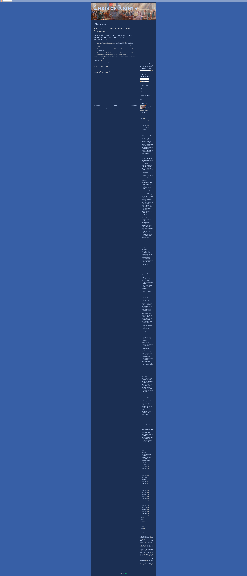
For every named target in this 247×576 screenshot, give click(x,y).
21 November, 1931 (145, 450)
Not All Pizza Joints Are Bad (147, 293)
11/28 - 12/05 (144, 127)
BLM (152, 536)
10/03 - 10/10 (144, 473)
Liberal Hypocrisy (149, 557)
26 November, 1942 (145, 180)
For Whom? (144, 335)
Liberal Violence (145, 558)
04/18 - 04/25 (144, 488)
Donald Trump (146, 545)
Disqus (141, 88)
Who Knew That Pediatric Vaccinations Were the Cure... (146, 310)
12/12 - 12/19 (144, 123)
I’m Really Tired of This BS (146, 313)
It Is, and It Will (144, 214)
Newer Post (97, 105)
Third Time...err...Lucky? (146, 351)
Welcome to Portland (146, 157)
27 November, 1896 (145, 131)
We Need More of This (146, 427)
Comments (143, 81)
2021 (142, 118)
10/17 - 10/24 (144, 470)
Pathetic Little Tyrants (146, 342)
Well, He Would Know (146, 361)
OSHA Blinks (144, 247)
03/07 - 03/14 (144, 498)
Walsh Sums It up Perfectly (146, 155)
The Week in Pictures (146, 563)
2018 (142, 519)
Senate (147, 562)
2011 (142, 523)
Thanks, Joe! (144, 350)
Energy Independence (145, 548)
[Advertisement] (146, 41)
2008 (142, 528)
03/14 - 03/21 (144, 496)
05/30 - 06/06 (144, 487)
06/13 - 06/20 (144, 485)
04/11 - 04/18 (144, 490)
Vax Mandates (143, 566)
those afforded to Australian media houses (124, 43)
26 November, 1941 (145, 178)
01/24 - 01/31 (144, 509)
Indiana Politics (142, 552)
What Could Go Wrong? (146, 190)
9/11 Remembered (143, 99)
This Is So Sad (144, 217)
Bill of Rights (148, 539)
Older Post (134, 105)
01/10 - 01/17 (144, 513)
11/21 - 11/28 (144, 129)
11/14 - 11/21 (144, 462)
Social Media (118, 62)
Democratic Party (149, 544)
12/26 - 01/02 (144, 120)
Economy (142, 546)
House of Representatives (147, 550)
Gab (140, 90)
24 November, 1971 (145, 288)
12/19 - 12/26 (144, 122)
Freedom (141, 549)
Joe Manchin (149, 554)
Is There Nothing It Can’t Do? (147, 177)
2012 (142, 521)
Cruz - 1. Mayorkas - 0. (146, 280)
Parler (141, 91)
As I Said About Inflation (146, 460)
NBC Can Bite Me (145, 163)
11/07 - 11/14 (144, 464)
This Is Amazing (144, 216)
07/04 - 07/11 (144, 481)
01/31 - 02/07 (144, 507)
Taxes (152, 562)
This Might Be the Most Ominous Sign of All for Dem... (146, 187)
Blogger (125, 573)
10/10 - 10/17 (144, 472)
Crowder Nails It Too (145, 153)
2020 (142, 517)
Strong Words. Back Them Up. (147, 158)
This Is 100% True (145, 443)
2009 (142, 526)
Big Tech (97, 62)
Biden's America (145, 537)
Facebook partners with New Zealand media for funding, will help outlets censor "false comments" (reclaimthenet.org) (114, 37)
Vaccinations (148, 564)
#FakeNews (142, 535)
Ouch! (143, 409)
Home (115, 105)
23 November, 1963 (145, 340)
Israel (148, 552)
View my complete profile (144, 112)
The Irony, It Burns (145, 414)
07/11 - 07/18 (144, 479)
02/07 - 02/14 (144, 505)
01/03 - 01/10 (144, 515)
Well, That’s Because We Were (147, 182)
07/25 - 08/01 (144, 477)
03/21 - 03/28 (144, 494)
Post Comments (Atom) (102, 108)
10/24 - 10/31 (144, 468)
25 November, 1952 (145, 237)
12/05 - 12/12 (144, 125)
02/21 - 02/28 (144, 502)
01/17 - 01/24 (144, 511)
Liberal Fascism (143, 555)
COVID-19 (142, 540)
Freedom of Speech (107, 62)
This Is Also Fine (144, 249)
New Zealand (113, 62)
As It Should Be (144, 452)
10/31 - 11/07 (144, 466)
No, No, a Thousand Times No (147, 184)
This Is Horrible (144, 376)
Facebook (101, 62)
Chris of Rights (115, 8)
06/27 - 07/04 (144, 483)
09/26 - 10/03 (144, 475)
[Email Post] (102, 60)
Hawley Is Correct (145, 374)
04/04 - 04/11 (144, 492)
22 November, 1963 (145, 393)
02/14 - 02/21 (144, 503)
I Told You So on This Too (146, 432)
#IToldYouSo (148, 535)
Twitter (141, 564)
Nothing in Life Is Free (146, 356)
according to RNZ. (100, 50)
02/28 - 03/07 (144, 500)
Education (149, 546)
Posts (142, 79)
